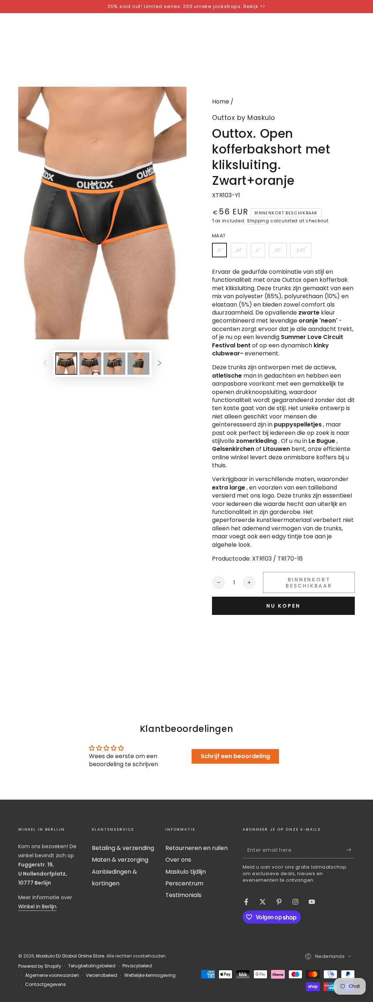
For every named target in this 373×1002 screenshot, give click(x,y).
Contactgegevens (45, 984)
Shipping (258, 221)
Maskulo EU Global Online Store (70, 956)
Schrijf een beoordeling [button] (235, 756)
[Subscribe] (350, 850)
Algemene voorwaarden (52, 975)
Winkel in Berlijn (37, 906)
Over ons (178, 859)
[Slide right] (160, 363)
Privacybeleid (137, 966)
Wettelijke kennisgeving (150, 975)
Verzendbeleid (101, 975)
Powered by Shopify (39, 966)
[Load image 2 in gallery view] (90, 363)
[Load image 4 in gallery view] (138, 363)
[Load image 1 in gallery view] (66, 363)
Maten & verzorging (120, 859)
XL (280, 251)
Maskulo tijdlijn (185, 872)
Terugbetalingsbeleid (91, 966)
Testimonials (183, 895)
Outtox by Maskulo (243, 117)
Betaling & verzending (123, 848)
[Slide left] (45, 363)
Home (220, 101)
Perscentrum (184, 883)
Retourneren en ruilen (196, 848)
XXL (304, 251)
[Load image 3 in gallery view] (114, 363)
